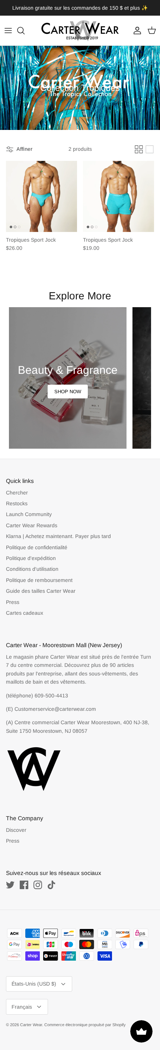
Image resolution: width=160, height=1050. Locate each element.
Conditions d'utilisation (32, 569)
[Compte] (135, 30)
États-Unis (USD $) (34, 984)
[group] (68, 378)
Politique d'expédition (31, 558)
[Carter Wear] (80, 30)
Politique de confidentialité (36, 547)
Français (22, 1007)
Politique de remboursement (39, 580)
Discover (16, 830)
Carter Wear (31, 1024)
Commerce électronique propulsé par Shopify (85, 1024)
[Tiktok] (51, 885)
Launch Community (29, 514)
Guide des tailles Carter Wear (41, 591)
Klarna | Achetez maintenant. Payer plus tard (58, 536)
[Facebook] (24, 885)
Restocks (17, 503)
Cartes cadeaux (24, 613)
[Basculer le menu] (8, 30)
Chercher (17, 493)
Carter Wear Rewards (31, 525)
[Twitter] (10, 885)
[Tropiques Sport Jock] (41, 196)
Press (12, 602)
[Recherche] (24, 30)
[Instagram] (37, 885)
